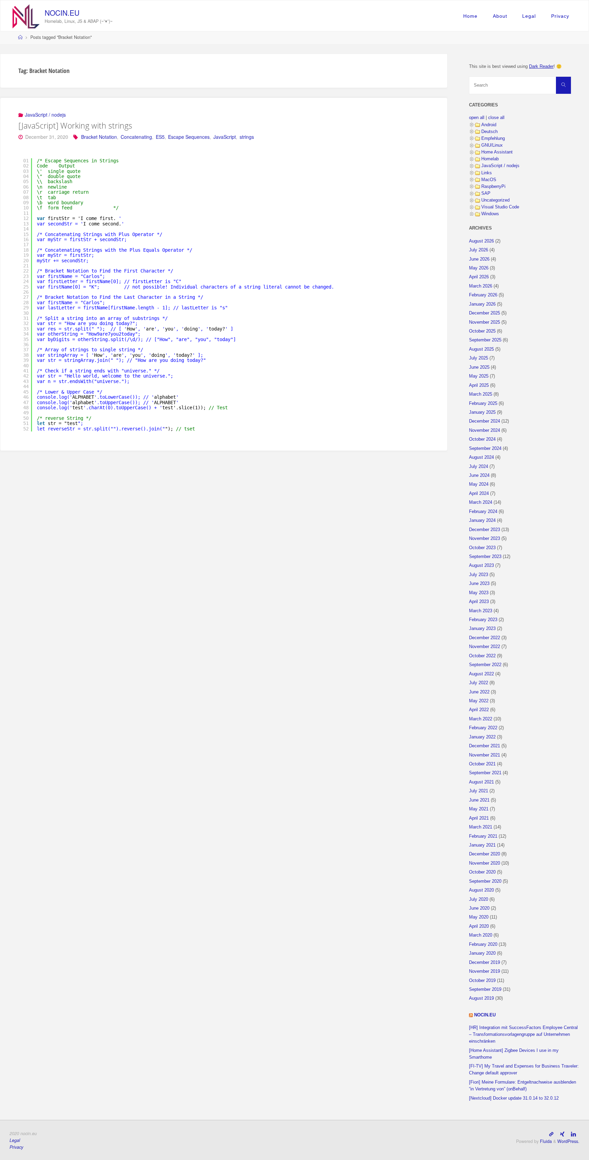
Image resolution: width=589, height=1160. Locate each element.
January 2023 (482, 628)
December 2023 (484, 529)
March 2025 (480, 394)
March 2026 (480, 286)
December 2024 (484, 421)
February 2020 (483, 944)
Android (488, 124)
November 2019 (484, 971)
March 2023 (480, 610)
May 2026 (478, 268)
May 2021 (478, 809)
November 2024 (484, 430)
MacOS (488, 179)
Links (486, 173)
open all (476, 117)
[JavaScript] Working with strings (75, 125)
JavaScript (224, 136)
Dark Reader (541, 66)
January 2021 (482, 845)
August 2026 (481, 241)
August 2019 (481, 998)
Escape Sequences (189, 136)
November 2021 (484, 755)
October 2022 (482, 656)
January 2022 (482, 737)
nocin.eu (62, 13)
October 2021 (482, 764)
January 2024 (482, 520)
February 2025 (483, 403)
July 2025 (478, 358)
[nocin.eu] (26, 15)
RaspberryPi (493, 186)
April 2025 (479, 385)
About (500, 16)
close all (496, 117)
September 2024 (485, 448)
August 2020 (481, 890)
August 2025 (481, 349)
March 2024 (480, 502)
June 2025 (479, 367)
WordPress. (568, 1141)
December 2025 (484, 313)
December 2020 (484, 854)
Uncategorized (495, 200)
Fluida (545, 1141)
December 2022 (484, 637)
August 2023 (481, 565)
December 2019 (484, 962)
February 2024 (483, 511)
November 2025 (484, 322)
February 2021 (483, 836)
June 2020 (479, 908)
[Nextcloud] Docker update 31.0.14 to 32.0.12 (514, 1098)
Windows (490, 213)
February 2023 (483, 619)
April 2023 (479, 601)
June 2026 (479, 259)
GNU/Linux (492, 145)
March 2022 (480, 719)
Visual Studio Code (500, 207)
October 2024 (482, 439)
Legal (529, 16)
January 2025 (482, 412)
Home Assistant (497, 152)
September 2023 (485, 556)
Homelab (490, 159)
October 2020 (482, 872)
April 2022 (479, 709)
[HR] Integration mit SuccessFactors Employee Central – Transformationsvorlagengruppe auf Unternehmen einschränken (523, 1034)
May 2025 (478, 376)
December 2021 (484, 746)
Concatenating (136, 136)
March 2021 (480, 827)
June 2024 (479, 475)
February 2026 (483, 295)
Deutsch (489, 131)
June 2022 (479, 692)
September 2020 (485, 881)
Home (470, 16)
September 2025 (485, 340)
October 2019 (482, 980)
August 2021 (481, 782)
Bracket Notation (99, 136)
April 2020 (479, 926)
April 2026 (479, 277)
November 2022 (484, 646)
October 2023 (482, 547)
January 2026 (482, 304)
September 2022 (485, 664)
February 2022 (483, 727)
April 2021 (479, 818)
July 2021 (478, 791)
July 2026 (478, 250)
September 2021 (485, 772)
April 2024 (479, 493)
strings (247, 136)
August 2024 (481, 457)
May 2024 (478, 484)
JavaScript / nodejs (45, 114)
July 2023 (478, 574)
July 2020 (478, 899)
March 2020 (480, 935)
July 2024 (478, 466)
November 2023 (484, 538)
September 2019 (485, 989)
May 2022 (478, 701)
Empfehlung (493, 138)
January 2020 (482, 953)
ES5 (160, 136)
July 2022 (478, 682)
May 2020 (478, 917)
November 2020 (484, 863)
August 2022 (481, 674)
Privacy (560, 16)
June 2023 (479, 583)
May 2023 (478, 592)
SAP (485, 193)
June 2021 (479, 800)
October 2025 (482, 331)
